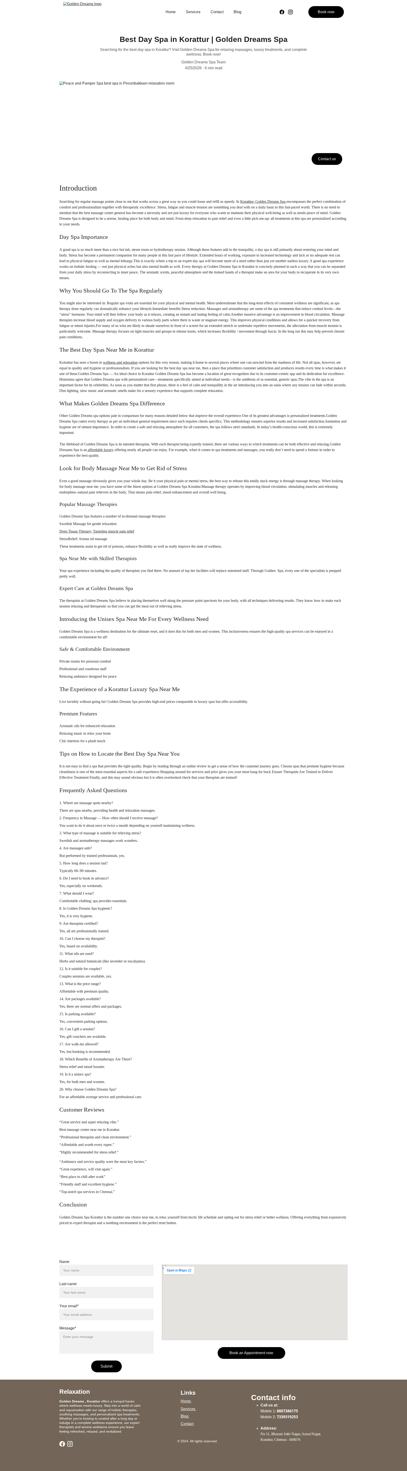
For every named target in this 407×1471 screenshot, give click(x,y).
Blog (237, 12)
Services (193, 12)
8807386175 (287, 1411)
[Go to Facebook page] (284, 12)
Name (64, 1262)
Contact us (327, 159)
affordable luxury (100, 450)
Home (171, 12)
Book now (326, 12)
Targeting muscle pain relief (113, 531)
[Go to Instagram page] (290, 12)
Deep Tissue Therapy (75, 531)
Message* (67, 1328)
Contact (217, 12)
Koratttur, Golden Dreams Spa (263, 202)
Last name (68, 1284)
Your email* (69, 1306)
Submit (106, 1366)
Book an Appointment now (251, 1353)
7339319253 (287, 1416)
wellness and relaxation (120, 362)
